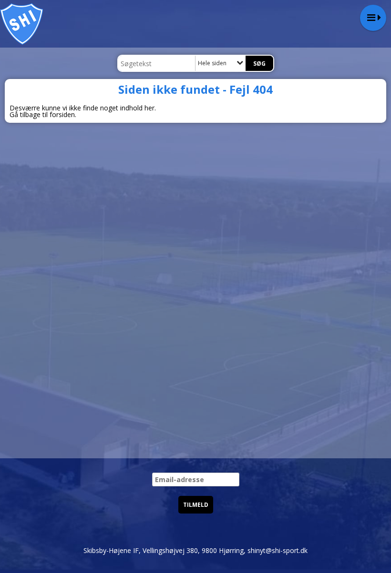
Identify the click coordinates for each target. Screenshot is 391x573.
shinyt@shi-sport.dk (277, 550)
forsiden (62, 114)
